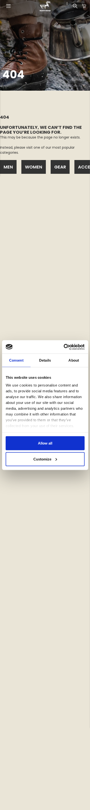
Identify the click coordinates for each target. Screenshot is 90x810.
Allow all (45, 443)
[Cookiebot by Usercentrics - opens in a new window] (64, 347)
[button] (8, 6)
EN (61, 8)
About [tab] (73, 360)
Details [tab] (45, 360)
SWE (62, 3)
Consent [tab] (16, 360)
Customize (42, 459)
